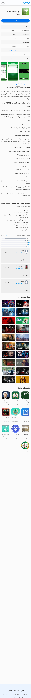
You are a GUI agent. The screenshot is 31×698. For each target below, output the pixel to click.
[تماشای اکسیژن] (22, 312)
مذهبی (14, 54)
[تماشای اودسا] (8, 304)
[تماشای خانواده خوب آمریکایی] (22, 363)
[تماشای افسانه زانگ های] (8, 329)
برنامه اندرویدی (12, 50)
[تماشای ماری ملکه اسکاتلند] (22, 380)
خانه (28, 84)
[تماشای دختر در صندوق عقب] (22, 304)
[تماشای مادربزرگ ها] (8, 346)
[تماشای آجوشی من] (8, 371)
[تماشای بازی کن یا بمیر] (22, 355)
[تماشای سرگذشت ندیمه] (22, 329)
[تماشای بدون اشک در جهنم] (8, 321)
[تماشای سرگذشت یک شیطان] (22, 371)
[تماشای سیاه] (8, 312)
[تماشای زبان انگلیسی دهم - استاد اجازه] (22, 321)
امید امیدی (13, 58)
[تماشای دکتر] (8, 338)
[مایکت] (25, 4)
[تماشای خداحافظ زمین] (22, 346)
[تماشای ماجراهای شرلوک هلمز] (8, 380)
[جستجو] (3, 2)
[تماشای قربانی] (8, 363)
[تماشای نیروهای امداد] (22, 338)
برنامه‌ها (23, 84)
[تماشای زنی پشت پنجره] (8, 355)
